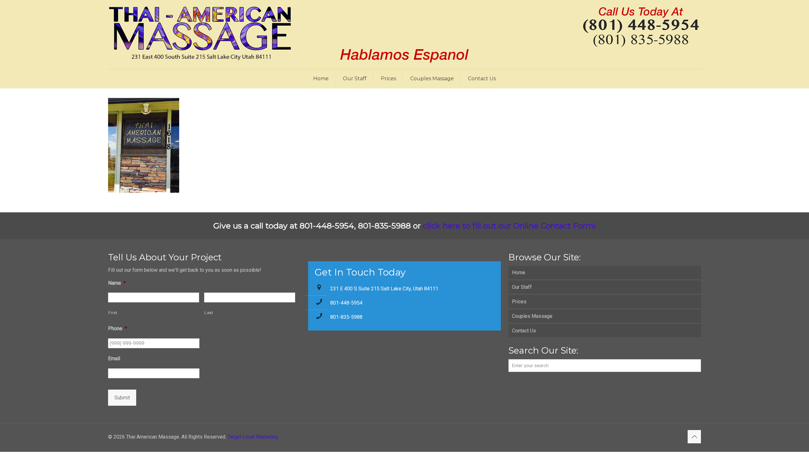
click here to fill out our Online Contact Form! (509, 225)
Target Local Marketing (253, 437)
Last (208, 312)
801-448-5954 (346, 303)
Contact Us (524, 331)
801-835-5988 (346, 317)
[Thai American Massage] (404, 34)
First (112, 312)
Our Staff (522, 287)
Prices (519, 302)
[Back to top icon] (694, 436)
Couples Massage (532, 316)
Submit (122, 398)
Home (518, 273)
